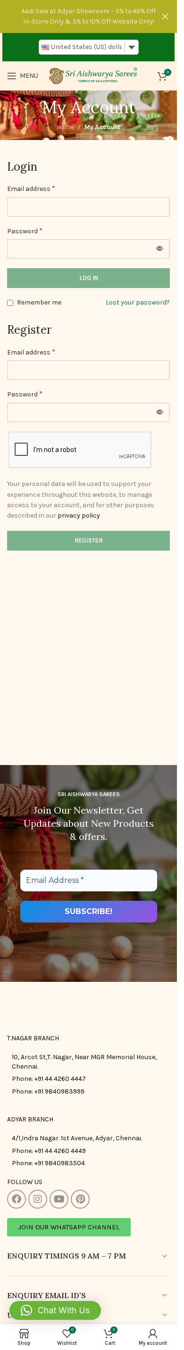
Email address (31, 188)
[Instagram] (37, 1199)
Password (24, 230)
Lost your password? (138, 302)
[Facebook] (16, 1199)
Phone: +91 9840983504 (48, 1163)
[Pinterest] (80, 1199)
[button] (55, 1310)
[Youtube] (59, 1199)
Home (65, 127)
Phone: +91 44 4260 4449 (49, 1151)
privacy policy (79, 515)
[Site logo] (92, 75)
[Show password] (160, 249)
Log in (88, 277)
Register (89, 540)
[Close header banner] (165, 16)
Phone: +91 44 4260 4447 (49, 1079)
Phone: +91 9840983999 (48, 1091)
